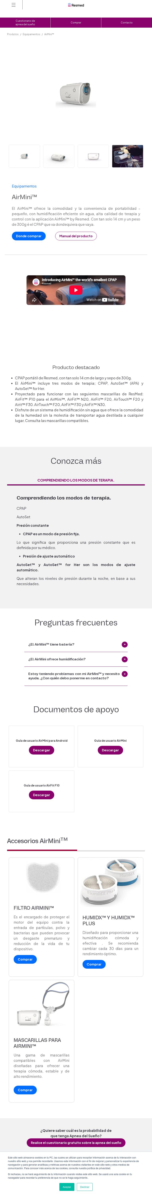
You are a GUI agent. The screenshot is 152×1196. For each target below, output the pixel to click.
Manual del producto (76, 236)
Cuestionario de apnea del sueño (25, 22)
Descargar (41, 750)
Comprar (76, 22)
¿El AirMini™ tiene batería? (51, 644)
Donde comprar (29, 236)
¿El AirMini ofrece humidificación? (57, 659)
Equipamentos (31, 34)
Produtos (13, 34)
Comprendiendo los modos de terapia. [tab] (76, 480)
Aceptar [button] (67, 1187)
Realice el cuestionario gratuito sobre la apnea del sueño (76, 1143)
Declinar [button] (84, 1187)
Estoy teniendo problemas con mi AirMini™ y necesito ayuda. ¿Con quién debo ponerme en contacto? (74, 676)
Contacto (127, 22)
